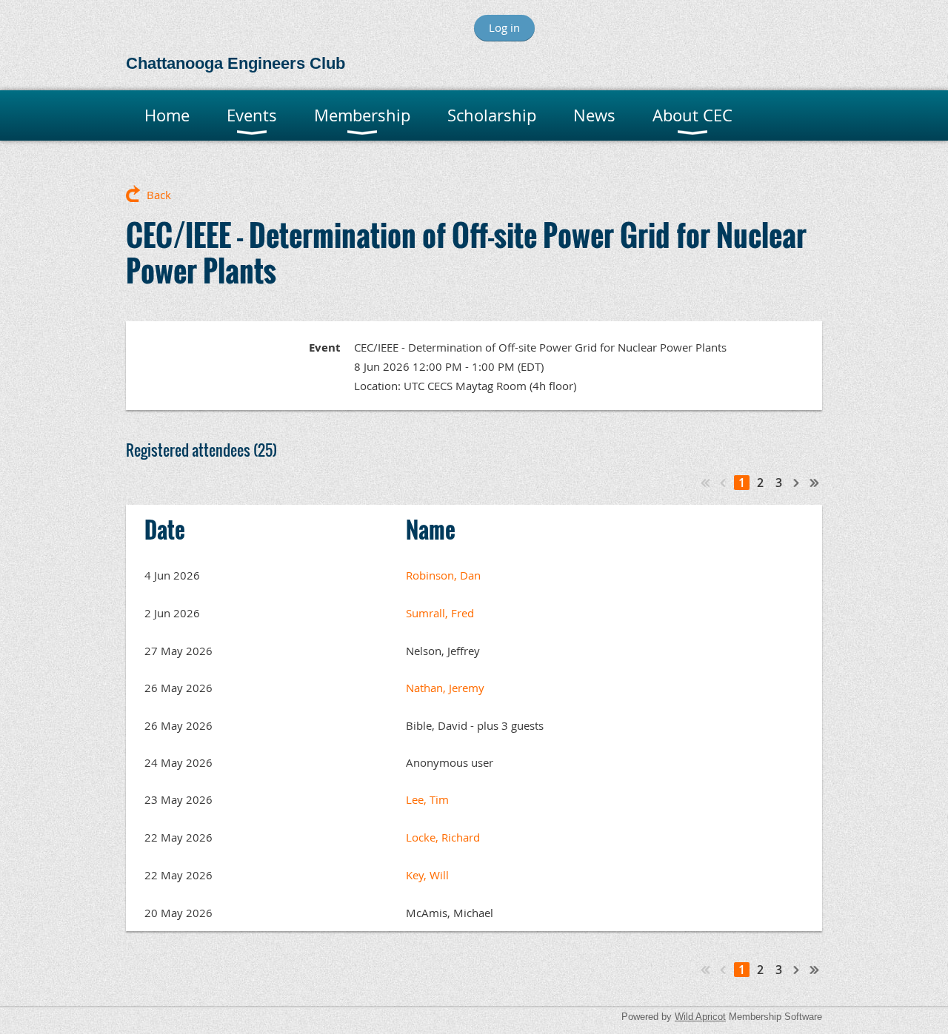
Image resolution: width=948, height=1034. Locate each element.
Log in (504, 27)
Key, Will (427, 874)
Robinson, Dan (443, 575)
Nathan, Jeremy (445, 687)
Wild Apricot (700, 1016)
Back (159, 194)
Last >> (814, 482)
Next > (797, 482)
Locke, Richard (443, 837)
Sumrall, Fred (440, 612)
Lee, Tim (427, 799)
